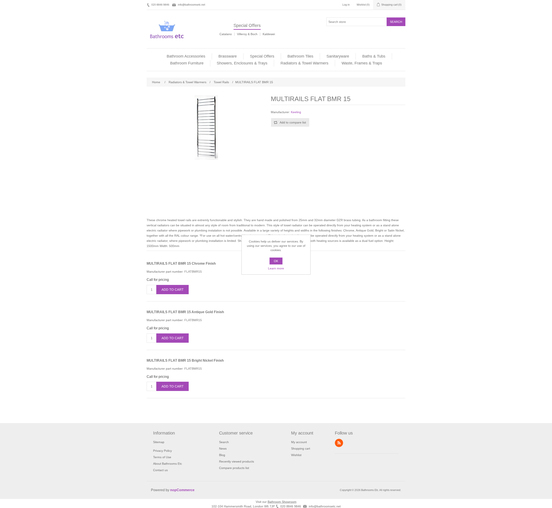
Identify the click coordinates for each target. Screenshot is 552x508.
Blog (222, 455)
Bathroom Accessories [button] (186, 56)
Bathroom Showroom (282, 501)
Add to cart (172, 289)
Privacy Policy (162, 450)
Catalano (226, 34)
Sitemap (158, 442)
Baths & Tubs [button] (373, 56)
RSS (339, 443)
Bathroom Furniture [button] (187, 63)
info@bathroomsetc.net (191, 4)
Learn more (276, 268)
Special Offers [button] (262, 56)
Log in (346, 4)
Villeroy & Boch (247, 34)
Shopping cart (300, 448)
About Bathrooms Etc (167, 463)
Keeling (296, 112)
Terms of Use (162, 457)
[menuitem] (186, 56)
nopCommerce (182, 490)
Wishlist (296, 455)
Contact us (160, 470)
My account (299, 442)
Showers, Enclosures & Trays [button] (242, 63)
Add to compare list (293, 122)
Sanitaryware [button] (337, 56)
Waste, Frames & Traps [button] (362, 63)
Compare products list (234, 468)
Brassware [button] (227, 56)
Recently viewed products (236, 461)
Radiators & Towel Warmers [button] (304, 63)
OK (276, 261)
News (223, 448)
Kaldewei (269, 34)
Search (396, 21)
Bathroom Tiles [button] (300, 56)
